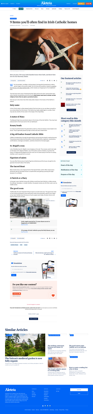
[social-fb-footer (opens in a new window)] (45, 406)
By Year (57, 391)
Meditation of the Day (69, 170)
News (42, 8)
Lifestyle (47, 8)
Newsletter (46, 391)
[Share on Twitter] (52, 80)
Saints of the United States (54, 335)
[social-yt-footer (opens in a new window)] (42, 406)
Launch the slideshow (50, 200)
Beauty (71, 335)
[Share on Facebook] (47, 80)
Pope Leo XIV (67, 8)
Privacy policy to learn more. (31, 272)
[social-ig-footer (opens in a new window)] (50, 406)
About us (37, 409)
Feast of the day (67, 165)
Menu (15, 8)
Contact (56, 409)
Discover (37, 8)
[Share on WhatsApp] (56, 80)
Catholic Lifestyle (14, 244)
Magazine (46, 394)
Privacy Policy (61, 409)
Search (18, 3)
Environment (8, 335)
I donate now (16, 293)
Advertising (46, 400)
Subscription (46, 396)
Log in (76, 3)
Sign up (13, 275)
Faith (21, 244)
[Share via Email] (54, 80)
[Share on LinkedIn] (49, 80)
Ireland (25, 244)
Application (46, 393)
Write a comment (33, 318)
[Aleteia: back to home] (46, 3)
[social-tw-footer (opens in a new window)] (47, 406)
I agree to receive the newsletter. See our (24, 272)
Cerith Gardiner (25, 25)
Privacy (66, 409)
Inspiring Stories (29, 8)
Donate (87, 3)
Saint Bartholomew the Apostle (51, 5)
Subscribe (80, 3)
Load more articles (71, 110)
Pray (20, 8)
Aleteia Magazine (75, 8)
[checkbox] (11, 272)
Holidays (60, 8)
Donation (46, 398)
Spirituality (54, 8)
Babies (50, 358)
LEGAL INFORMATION (44, 409)
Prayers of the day (68, 174)
